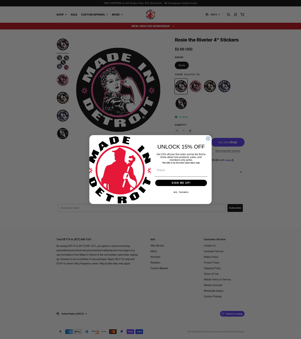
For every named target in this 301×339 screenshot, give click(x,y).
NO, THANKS (181, 192)
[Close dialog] (208, 138)
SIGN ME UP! (181, 182)
